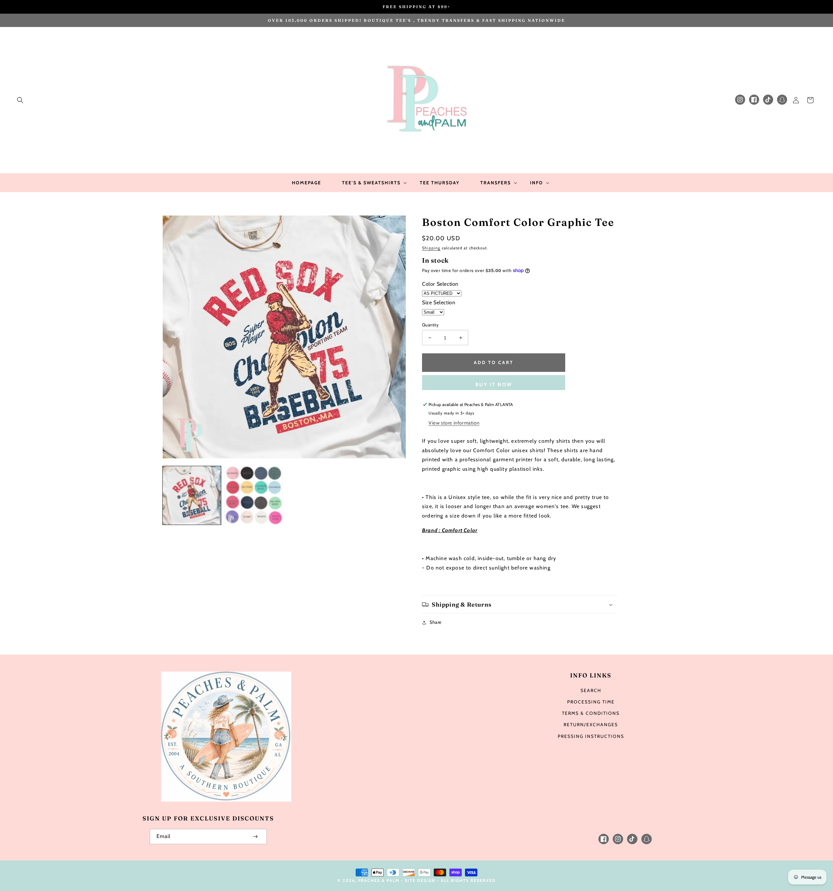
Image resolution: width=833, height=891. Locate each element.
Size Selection (438, 302)
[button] (20, 100)
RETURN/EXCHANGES (591, 724)
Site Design (420, 880)
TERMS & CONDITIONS (591, 713)
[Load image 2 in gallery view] (253, 495)
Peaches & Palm (378, 880)
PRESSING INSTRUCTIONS (591, 736)
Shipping (431, 247)
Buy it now (493, 384)
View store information (454, 423)
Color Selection (440, 284)
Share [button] (436, 622)
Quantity (430, 324)
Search (590, 690)
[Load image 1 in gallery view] (192, 495)
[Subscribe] (255, 836)
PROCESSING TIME (591, 702)
